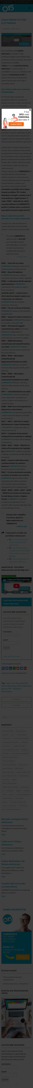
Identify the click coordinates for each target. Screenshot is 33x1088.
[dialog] (16, 119)
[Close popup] (30, 109)
